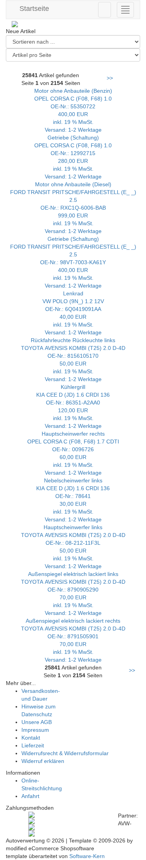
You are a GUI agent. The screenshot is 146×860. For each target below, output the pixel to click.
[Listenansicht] (134, 66)
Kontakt (30, 738)
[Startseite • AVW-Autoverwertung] (73, 24)
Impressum (35, 730)
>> (110, 78)
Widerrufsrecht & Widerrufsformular (65, 753)
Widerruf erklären (42, 761)
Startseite (33, 8)
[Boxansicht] (100, 66)
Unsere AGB (36, 722)
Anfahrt (30, 796)
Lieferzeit (32, 745)
